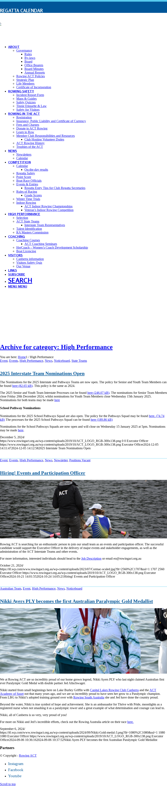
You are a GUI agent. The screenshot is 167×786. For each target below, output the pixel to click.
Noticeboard (62, 360)
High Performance (31, 360)
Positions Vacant (79, 460)
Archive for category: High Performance (56, 347)
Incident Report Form (26, 22)
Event (4, 360)
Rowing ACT (28, 755)
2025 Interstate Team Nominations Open (42, 373)
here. (130, 722)
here (15, 385)
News (48, 360)
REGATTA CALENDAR (21, 10)
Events (13, 360)
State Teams (79, 360)
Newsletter (61, 460)
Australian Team (10, 588)
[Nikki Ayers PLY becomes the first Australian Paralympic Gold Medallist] (83, 672)
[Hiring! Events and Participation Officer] (83, 537)
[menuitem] (83, 11)
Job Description (91, 558)
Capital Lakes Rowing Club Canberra (114, 690)
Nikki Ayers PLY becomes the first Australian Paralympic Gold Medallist (76, 601)
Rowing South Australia (88, 697)
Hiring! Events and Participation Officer (42, 473)
